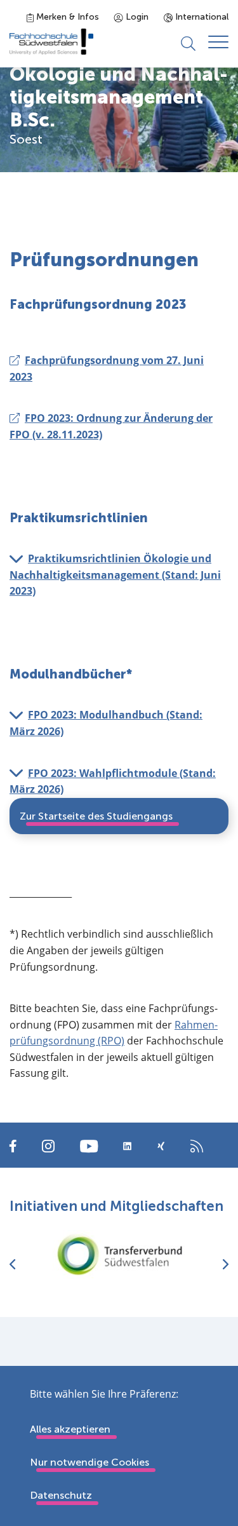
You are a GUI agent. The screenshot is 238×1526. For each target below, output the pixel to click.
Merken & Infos (66, 16)
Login (136, 16)
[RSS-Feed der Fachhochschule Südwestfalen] (196, 1145)
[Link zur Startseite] (51, 42)
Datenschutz (61, 1495)
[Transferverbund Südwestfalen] (119, 1254)
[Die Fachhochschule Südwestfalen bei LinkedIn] (127, 1146)
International (200, 16)
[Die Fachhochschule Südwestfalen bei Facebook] (13, 1145)
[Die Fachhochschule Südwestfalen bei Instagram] (48, 1145)
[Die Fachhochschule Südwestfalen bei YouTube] (89, 1145)
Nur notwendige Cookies (89, 1462)
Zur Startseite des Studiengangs (96, 816)
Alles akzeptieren (70, 1429)
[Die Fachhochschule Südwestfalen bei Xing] (161, 1146)
